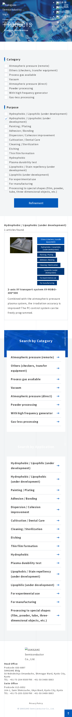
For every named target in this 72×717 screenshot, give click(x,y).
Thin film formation (24, 546)
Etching (16, 537)
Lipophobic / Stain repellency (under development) (31, 574)
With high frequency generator (32, 413)
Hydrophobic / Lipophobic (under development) (28, 479)
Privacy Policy (36, 703)
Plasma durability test (26, 563)
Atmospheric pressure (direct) (31, 396)
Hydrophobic (20, 554)
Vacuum (16, 387)
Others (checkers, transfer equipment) (29, 368)
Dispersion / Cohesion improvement (26, 509)
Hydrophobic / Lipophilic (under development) (32, 465)
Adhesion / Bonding (24, 498)
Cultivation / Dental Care (28, 520)
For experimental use (25, 593)
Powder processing (24, 404)
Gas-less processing (24, 421)
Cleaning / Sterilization (26, 529)
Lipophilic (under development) (32, 585)
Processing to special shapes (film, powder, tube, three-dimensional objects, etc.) (31, 615)
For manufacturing (23, 602)
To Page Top (68, 713)
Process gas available (26, 379)
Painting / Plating (23, 490)
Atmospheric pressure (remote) (32, 357)
